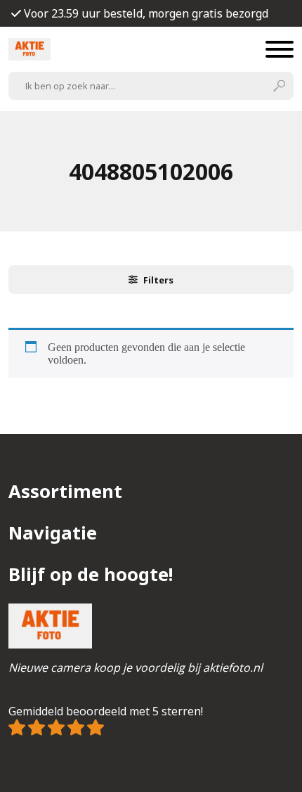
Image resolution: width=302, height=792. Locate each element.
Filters (158, 280)
